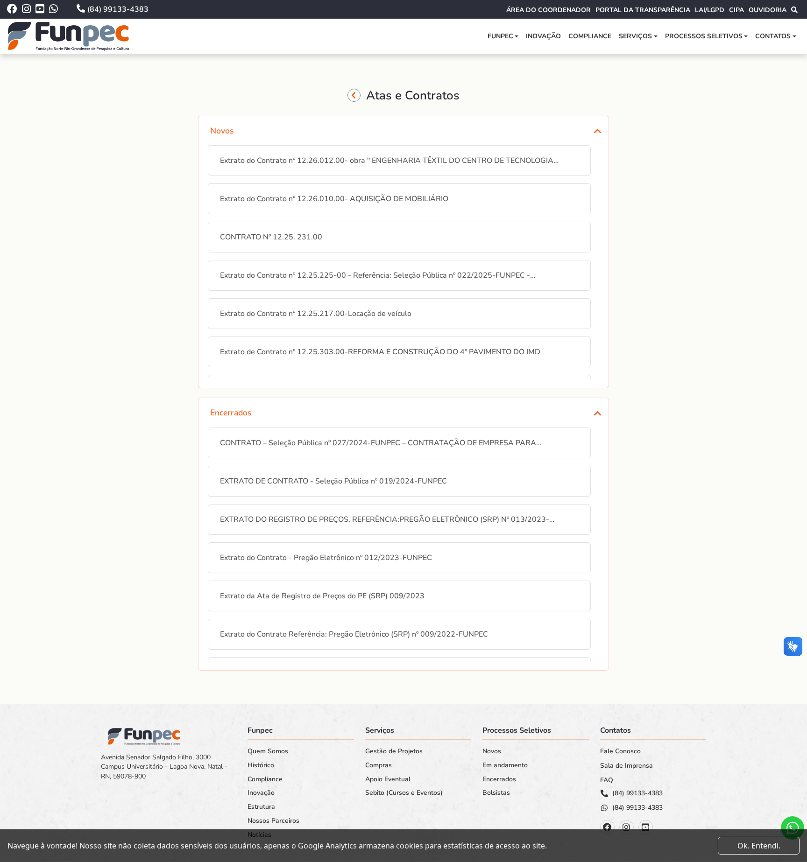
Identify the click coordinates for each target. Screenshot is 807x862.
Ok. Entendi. (758, 846)
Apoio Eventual (388, 779)
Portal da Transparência (642, 10)
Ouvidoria (767, 10)
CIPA (736, 10)
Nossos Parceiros (273, 821)
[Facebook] (607, 827)
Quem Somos (268, 751)
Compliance (589, 36)
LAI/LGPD (709, 10)
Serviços (635, 36)
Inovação (543, 36)
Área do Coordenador (548, 10)
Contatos (773, 36)
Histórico (261, 765)
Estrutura (261, 807)
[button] (403, 130)
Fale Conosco (620, 751)
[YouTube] (645, 827)
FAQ (606, 780)
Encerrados (499, 779)
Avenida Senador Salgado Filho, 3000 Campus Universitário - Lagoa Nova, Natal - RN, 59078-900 (164, 767)
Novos (491, 751)
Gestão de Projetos (394, 751)
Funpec (500, 36)
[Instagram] (626, 827)
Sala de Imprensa (626, 766)
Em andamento (505, 765)
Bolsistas (496, 793)
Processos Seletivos (704, 36)
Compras (378, 765)
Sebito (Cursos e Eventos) (404, 793)
